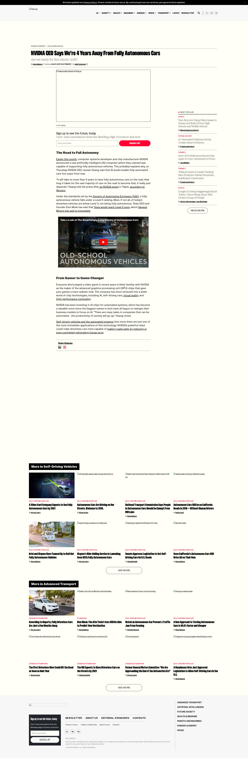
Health (116, 13)
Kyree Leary (36, 513)
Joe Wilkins (184, 163)
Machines (128, 13)
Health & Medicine (187, 716)
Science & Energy (187, 725)
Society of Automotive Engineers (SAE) (115, 196)
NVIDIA (63, 125)
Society (106, 13)
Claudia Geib (132, 562)
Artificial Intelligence (190, 707)
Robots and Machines (189, 721)
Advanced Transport (38, 46)
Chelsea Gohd (84, 675)
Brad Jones (83, 513)
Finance (182, 152)
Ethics (181, 117)
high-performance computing (73, 299)
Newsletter (187, 13)
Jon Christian (201, 202)
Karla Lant (180, 513)
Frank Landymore (187, 146)
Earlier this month (66, 159)
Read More (198, 210)
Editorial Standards (115, 718)
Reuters (60, 190)
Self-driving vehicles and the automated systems (85, 321)
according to (137, 186)
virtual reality (130, 295)
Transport (163, 13)
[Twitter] (64, 347)
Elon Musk (82, 618)
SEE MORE (124, 570)
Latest (176, 13)
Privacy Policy (90, 2)
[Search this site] (199, 13)
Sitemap (116, 725)
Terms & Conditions (89, 725)
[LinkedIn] (59, 347)
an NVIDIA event (109, 186)
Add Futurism (80, 64)
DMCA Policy (105, 725)
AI (97, 13)
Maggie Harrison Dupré (189, 130)
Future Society (185, 136)
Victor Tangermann (188, 202)
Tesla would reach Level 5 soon (112, 207)
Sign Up (134, 143)
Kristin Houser (133, 630)
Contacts (139, 718)
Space (151, 13)
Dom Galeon (37, 64)
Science (141, 13)
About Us (92, 718)
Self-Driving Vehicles (55, 46)
